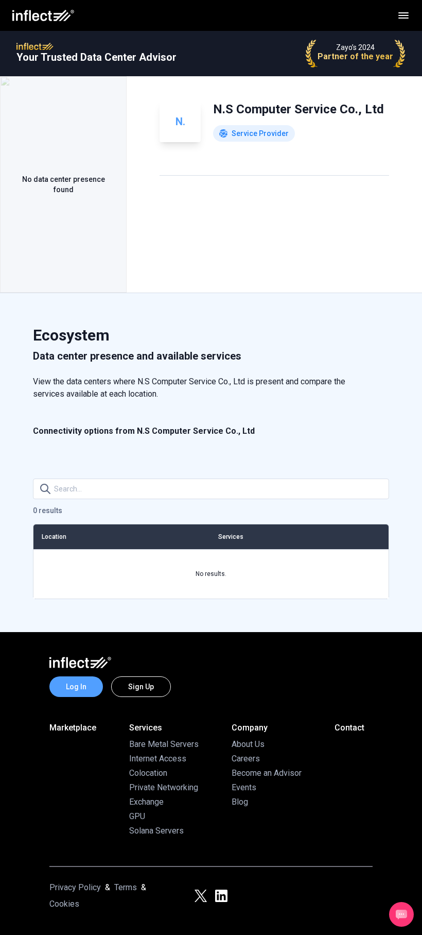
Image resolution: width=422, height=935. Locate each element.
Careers (246, 758)
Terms (125, 887)
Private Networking (163, 787)
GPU (137, 816)
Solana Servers (156, 831)
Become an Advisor (267, 773)
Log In (76, 687)
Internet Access (157, 758)
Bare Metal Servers (164, 744)
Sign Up (141, 687)
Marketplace (72, 728)
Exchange (146, 802)
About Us (248, 744)
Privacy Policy (75, 887)
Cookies (64, 904)
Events (244, 787)
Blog (240, 802)
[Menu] (403, 15)
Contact (349, 728)
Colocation (148, 773)
